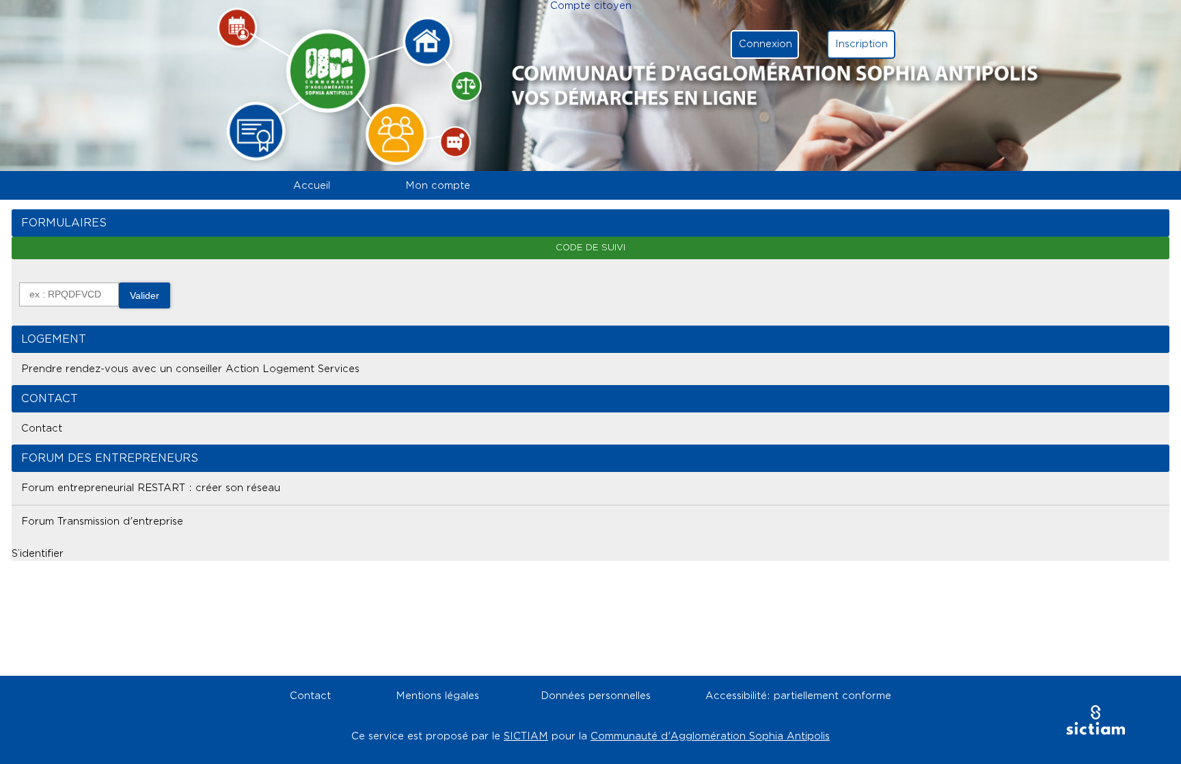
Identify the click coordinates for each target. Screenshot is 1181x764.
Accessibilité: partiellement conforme (798, 696)
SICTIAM (526, 736)
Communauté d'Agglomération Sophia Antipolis (710, 736)
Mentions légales (437, 696)
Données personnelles (596, 696)
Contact (41, 428)
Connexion (765, 44)
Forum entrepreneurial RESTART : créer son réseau (150, 488)
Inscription (861, 44)
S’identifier (38, 553)
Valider (144, 295)
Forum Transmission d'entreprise (102, 521)
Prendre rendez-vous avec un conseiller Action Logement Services (190, 369)
